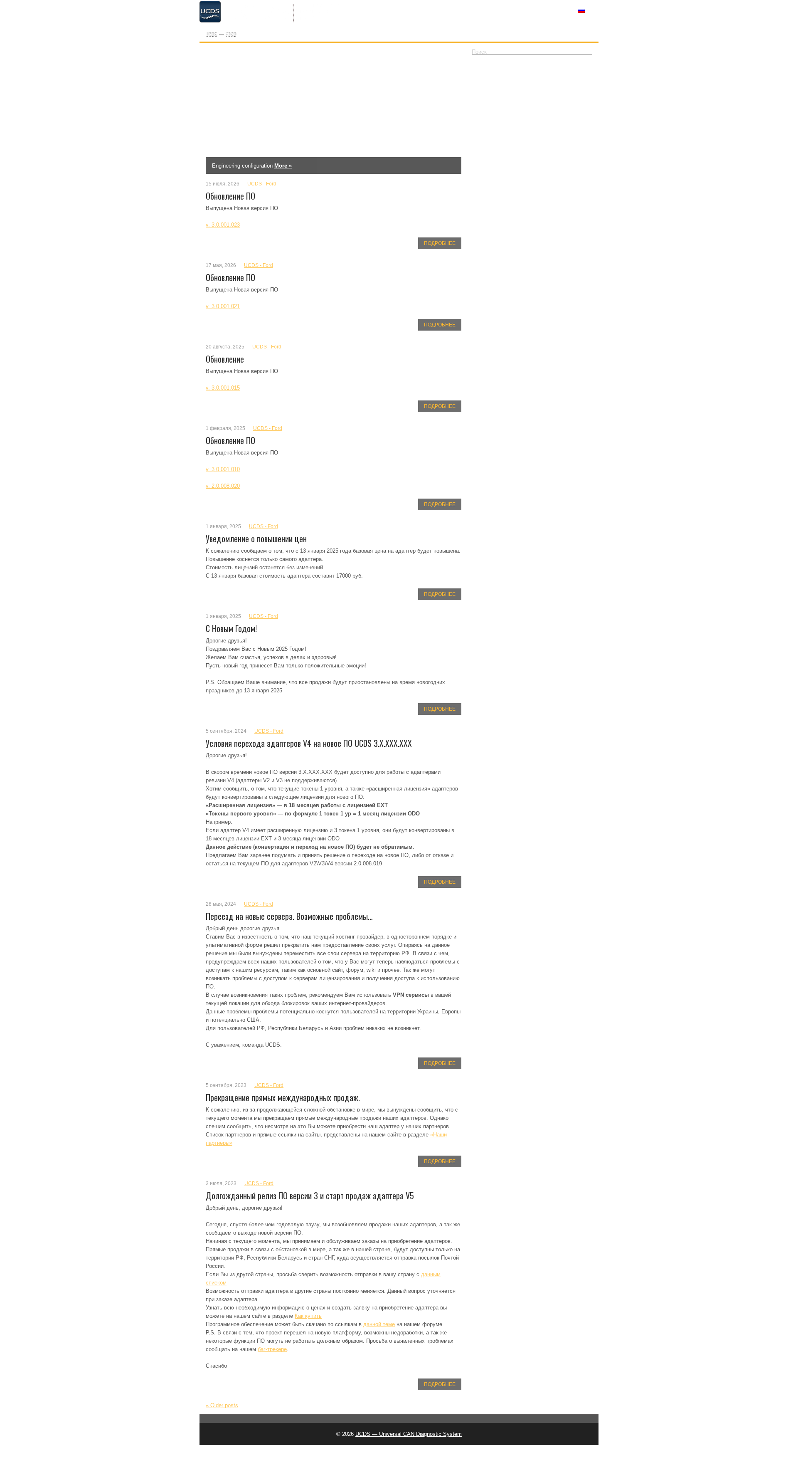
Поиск (479, 52)
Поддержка (528, 9)
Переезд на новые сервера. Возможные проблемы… (289, 916)
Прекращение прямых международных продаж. (283, 1097)
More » (269, 166)
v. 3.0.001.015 (223, 388)
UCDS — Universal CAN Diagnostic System (408, 1434)
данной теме (379, 1324)
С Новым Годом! (231, 628)
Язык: (574, 9)
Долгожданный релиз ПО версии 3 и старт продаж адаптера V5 (310, 1195)
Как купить (417, 9)
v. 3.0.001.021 (223, 306)
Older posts (222, 1405)
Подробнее (440, 243)
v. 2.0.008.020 (223, 486)
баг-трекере (272, 1349)
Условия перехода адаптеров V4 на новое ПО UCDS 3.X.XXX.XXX (309, 743)
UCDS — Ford (221, 34)
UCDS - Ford (261, 184)
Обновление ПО (230, 196)
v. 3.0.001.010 (223, 469)
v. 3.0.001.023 (223, 225)
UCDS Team (370, 9)
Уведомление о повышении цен (256, 538)
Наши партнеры (471, 10)
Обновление (225, 359)
